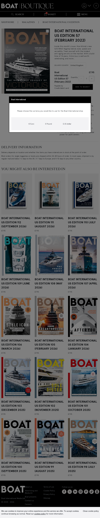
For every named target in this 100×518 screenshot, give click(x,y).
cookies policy (40, 513)
